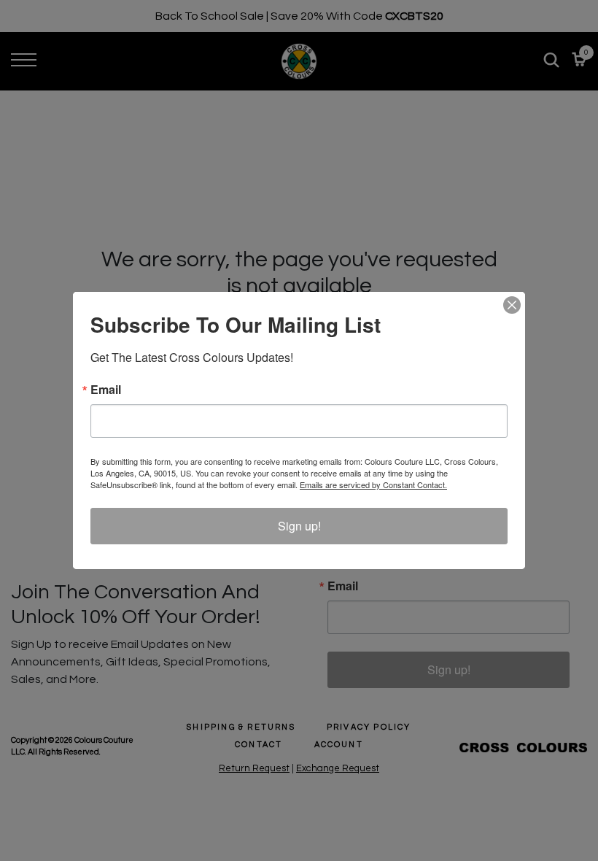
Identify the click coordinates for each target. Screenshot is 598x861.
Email (105, 389)
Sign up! (299, 525)
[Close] (512, 305)
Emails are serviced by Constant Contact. (373, 484)
